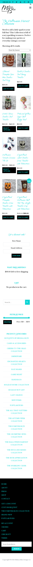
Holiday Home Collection (16, 385)
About (4, 488)
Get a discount (8, 504)
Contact (5, 499)
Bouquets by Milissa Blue (16, 338)
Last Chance (17, 395)
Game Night (16, 374)
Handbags (16, 380)
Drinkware (16, 356)
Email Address (16, 248)
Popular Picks (16, 405)
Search (16, 549)
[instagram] (24, 2)
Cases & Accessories (16, 343)
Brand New (6, 515)
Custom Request (9, 507)
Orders (4, 527)
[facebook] (12, 2)
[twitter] (16, 2)
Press (4, 491)
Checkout (6, 534)
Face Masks (16, 369)
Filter (7, 322)
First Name (16, 241)
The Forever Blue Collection (15, 511)
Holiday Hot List (16, 390)
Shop (3, 495)
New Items (16, 400)
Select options (6, 129)
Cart (3, 531)
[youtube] (20, 2)
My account (7, 523)
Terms (4, 538)
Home (4, 484)
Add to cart (8, 89)
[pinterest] (28, 2)
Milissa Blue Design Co (22, 560)
